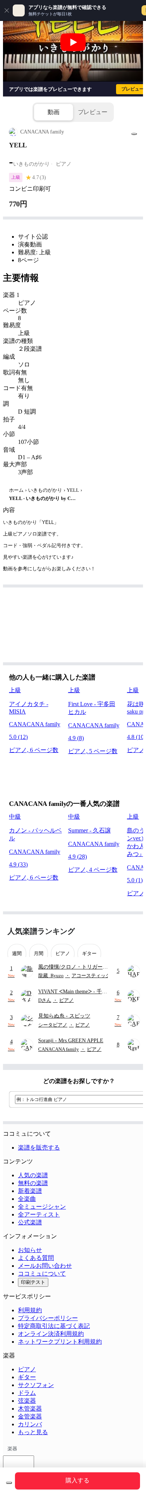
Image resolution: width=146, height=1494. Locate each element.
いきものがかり (45, 490)
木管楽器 (30, 1408)
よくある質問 (36, 1258)
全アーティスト (39, 1214)
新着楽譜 (30, 1191)
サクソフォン (36, 1385)
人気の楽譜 (33, 1175)
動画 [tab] (54, 112)
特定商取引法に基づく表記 (54, 1326)
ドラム (27, 1393)
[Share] (134, 134)
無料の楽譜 (33, 1183)
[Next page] (132, 931)
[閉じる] (6, 10)
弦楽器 (27, 1401)
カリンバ (30, 1424)
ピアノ (27, 1369)
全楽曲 (27, 1199)
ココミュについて (42, 1273)
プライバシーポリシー (48, 1318)
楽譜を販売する (39, 1147)
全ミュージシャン (42, 1206)
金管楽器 (30, 1416)
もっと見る (33, 1432)
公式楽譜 (30, 1222)
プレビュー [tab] (92, 112)
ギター (27, 1377)
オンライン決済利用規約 (51, 1334)
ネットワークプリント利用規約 (60, 1341)
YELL (73, 490)
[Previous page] (118, 931)
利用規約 (30, 1310)
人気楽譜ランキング (41, 931)
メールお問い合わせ (45, 1266)
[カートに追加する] (9, 1483)
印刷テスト (33, 1282)
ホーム (16, 490)
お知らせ (30, 1250)
